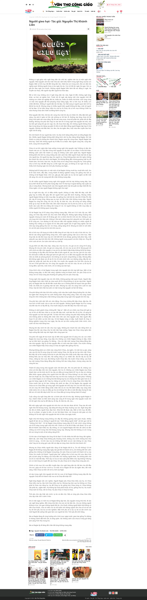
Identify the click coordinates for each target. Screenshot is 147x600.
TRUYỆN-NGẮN (54, 531)
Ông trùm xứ (109, 19)
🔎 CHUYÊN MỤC (101, 86)
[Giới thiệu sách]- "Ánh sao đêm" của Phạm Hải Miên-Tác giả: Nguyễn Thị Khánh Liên (60, 562)
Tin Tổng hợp (50, 11)
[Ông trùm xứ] (100, 22)
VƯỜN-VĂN (38, 17)
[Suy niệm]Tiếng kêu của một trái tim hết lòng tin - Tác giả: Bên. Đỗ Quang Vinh (114, 104)
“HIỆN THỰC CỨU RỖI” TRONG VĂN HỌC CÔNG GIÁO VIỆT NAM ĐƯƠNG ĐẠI (107, 57)
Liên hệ (93, 11)
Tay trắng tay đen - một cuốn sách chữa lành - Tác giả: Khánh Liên (37, 562)
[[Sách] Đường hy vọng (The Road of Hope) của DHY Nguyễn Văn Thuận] (100, 30)
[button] (105, 11)
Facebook (41, 535)
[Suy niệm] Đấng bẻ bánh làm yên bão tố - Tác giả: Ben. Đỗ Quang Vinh (114, 122)
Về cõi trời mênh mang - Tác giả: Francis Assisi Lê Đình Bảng (101, 121)
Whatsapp (59, 535)
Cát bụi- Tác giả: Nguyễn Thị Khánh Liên (80, 579)
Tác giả (73, 11)
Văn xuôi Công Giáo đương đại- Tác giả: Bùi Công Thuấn (81, 561)
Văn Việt (100, 48)
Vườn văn (67, 11)
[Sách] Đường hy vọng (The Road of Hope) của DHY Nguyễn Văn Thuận (112, 29)
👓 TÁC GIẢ (112, 86)
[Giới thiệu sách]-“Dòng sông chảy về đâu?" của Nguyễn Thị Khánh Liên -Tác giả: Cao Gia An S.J (59, 581)
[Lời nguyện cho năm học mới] (100, 37)
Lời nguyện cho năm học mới (112, 36)
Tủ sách (87, 11)
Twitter (50, 535)
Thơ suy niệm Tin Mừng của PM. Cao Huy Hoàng (102, 102)
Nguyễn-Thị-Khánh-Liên (41, 531)
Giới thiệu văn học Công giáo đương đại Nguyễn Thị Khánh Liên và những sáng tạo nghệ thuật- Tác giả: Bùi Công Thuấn (37, 581)
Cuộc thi (79, 11)
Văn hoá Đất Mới (103, 54)
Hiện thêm (89, 546)
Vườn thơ (59, 11)
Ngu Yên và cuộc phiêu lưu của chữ (106, 50)
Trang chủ (31, 17)
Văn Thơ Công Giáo (104, 62)
